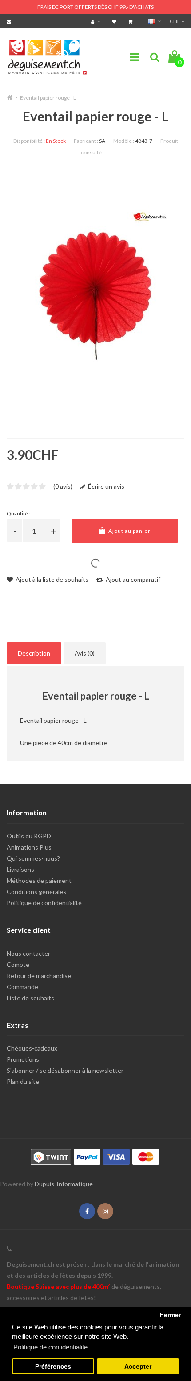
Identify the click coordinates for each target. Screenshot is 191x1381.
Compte (18, 964)
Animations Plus (29, 847)
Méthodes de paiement (39, 880)
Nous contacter (28, 953)
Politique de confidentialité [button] (50, 1347)
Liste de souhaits (30, 998)
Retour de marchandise (39, 975)
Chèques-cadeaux (32, 1048)
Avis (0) (85, 653)
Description (34, 653)
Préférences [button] (53, 1366)
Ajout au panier (129, 530)
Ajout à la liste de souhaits (51, 579)
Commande (22, 986)
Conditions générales (36, 891)
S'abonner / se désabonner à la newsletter (65, 1070)
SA (102, 140)
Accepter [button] (137, 1366)
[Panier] (131, 21)
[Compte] (96, 21)
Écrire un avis (105, 486)
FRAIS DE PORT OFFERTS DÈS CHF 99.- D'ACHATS (95, 7)
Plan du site (23, 1081)
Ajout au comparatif (132, 579)
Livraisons (20, 869)
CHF (175, 21)
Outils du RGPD (29, 836)
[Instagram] (105, 1211)
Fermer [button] (170, 1315)
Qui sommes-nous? (33, 858)
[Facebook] (87, 1211)
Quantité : (18, 513)
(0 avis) (62, 486)
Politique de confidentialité (44, 902)
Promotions (23, 1059)
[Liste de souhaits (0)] (115, 21)
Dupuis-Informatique (64, 1184)
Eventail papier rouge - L (48, 97)
